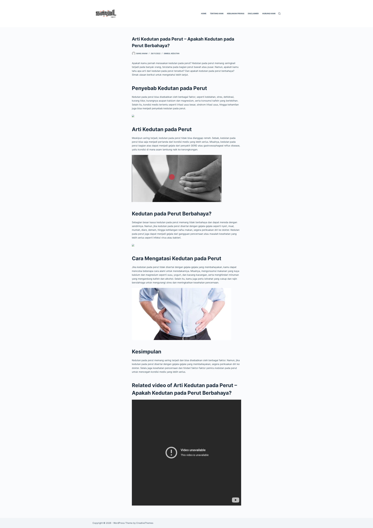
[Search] (279, 13)
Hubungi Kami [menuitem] (268, 13)
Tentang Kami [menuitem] (216, 13)
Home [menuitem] (203, 13)
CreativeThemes (144, 523)
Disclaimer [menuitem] (253, 13)
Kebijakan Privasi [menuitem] (235, 13)
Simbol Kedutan (171, 53)
